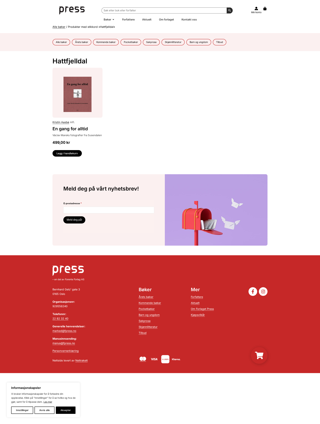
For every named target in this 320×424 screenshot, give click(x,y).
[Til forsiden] (72, 10)
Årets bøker (81, 42)
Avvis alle (44, 410)
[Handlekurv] (266, 8)
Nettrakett (81, 360)
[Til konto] (256, 8)
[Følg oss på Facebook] (252, 291)
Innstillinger (22, 410)
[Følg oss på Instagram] (263, 291)
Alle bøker (58, 26)
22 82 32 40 (60, 318)
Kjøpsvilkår (198, 315)
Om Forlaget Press (202, 309)
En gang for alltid (70, 128)
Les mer (48, 401)
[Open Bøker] (113, 19)
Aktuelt (195, 303)
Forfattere (197, 297)
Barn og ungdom (199, 42)
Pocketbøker (131, 42)
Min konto (256, 12)
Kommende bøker (106, 42)
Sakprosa (151, 42)
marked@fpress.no (64, 330)
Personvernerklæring (65, 350)
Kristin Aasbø (60, 122)
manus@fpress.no (63, 343)
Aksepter (65, 410)
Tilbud (219, 42)
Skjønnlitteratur (173, 42)
